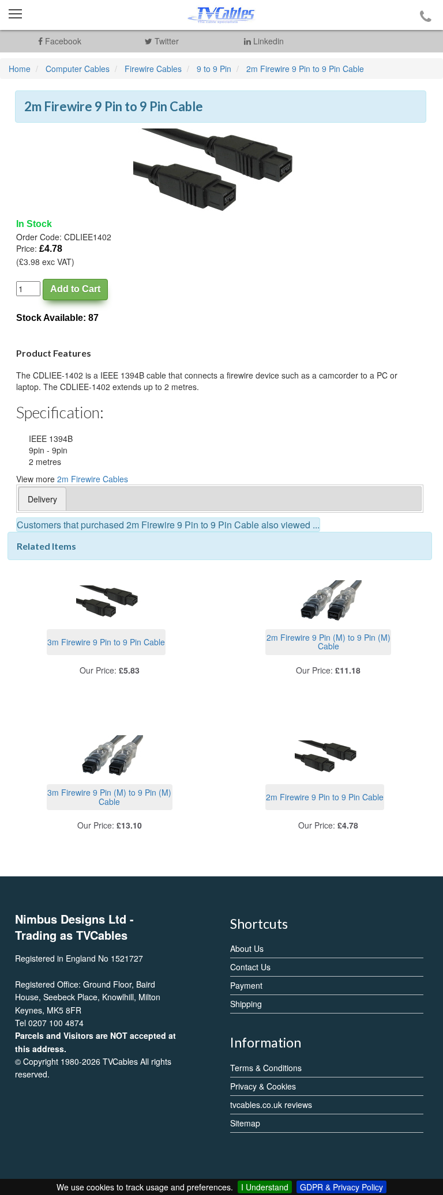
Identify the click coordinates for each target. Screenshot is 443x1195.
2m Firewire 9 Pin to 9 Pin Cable (325, 797)
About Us (247, 948)
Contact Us (250, 967)
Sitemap (245, 1123)
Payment (246, 985)
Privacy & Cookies (263, 1086)
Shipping (246, 1003)
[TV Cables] (221, 15)
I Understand (264, 1187)
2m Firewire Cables (92, 479)
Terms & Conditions (266, 1067)
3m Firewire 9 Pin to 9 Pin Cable (106, 642)
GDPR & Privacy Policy (341, 1187)
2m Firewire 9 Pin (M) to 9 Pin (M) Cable (328, 641)
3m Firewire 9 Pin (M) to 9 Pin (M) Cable (109, 796)
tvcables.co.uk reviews (271, 1104)
